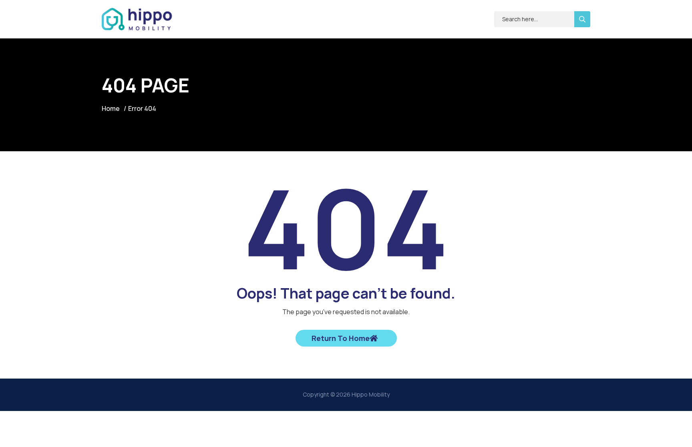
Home (111, 108)
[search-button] (582, 19)
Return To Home (341, 338)
